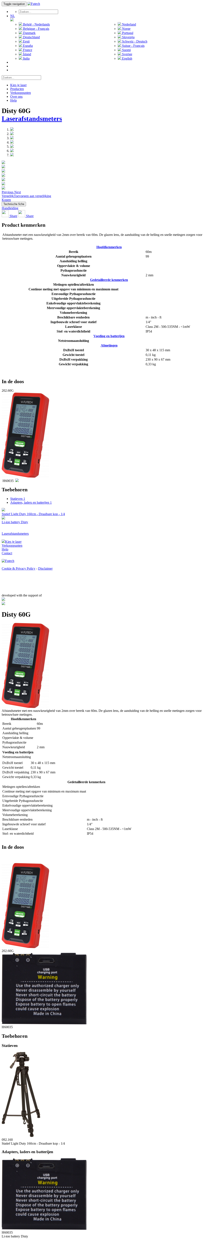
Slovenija (128, 37)
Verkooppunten (20, 93)
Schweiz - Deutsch (134, 41)
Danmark (29, 33)
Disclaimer (45, 568)
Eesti (26, 41)
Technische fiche (13, 204)
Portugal (127, 33)
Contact (7, 553)
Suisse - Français (133, 45)
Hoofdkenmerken (109, 247)
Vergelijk (8, 196)
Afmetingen (109, 345)
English (126, 58)
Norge (126, 28)
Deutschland (31, 37)
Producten (17, 89)
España (27, 45)
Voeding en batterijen (109, 336)
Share (13, 216)
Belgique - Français (35, 28)
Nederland (128, 24)
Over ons (16, 96)
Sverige (126, 54)
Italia (26, 58)
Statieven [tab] (17, 498)
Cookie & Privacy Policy (18, 568)
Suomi (126, 50)
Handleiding (10, 208)
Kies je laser (18, 85)
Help (13, 100)
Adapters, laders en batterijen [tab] (31, 502)
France (27, 50)
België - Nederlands (36, 24)
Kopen (6, 200)
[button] (8, 192)
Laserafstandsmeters (32, 118)
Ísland (26, 54)
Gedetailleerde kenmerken (109, 280)
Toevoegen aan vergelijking (32, 196)
